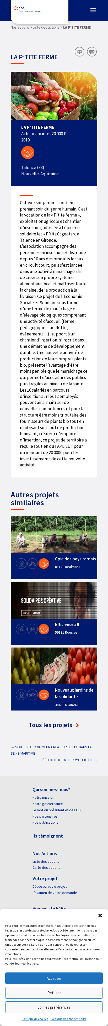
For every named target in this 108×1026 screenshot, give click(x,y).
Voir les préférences (54, 1007)
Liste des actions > (47, 27)
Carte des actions (46, 867)
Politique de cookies (35, 1019)
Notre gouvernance (48, 803)
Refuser (54, 992)
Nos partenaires (45, 816)
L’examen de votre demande (55, 892)
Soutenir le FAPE (49, 908)
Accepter (54, 978)
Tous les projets (51, 725)
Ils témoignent (48, 836)
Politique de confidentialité (69, 1019)
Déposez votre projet (50, 886)
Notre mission (43, 797)
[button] (100, 915)
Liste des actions (46, 861)
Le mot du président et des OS (57, 810)
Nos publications (45, 822)
